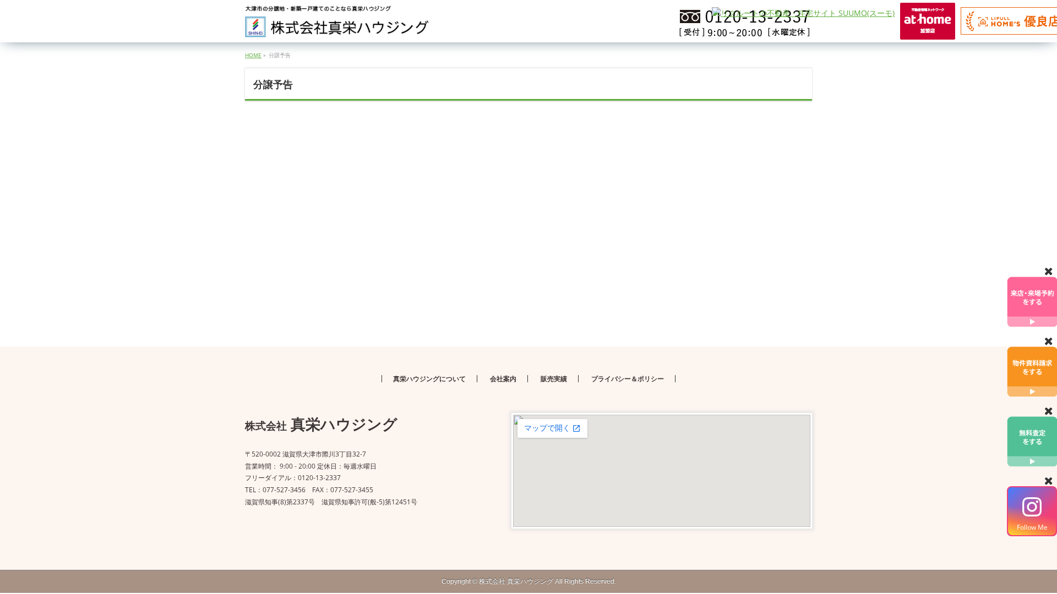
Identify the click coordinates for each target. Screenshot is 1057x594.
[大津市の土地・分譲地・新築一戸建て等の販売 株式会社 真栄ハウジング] (337, 25)
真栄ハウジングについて (429, 379)
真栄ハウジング (516, 581)
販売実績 (554, 379)
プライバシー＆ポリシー (627, 379)
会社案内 (503, 379)
